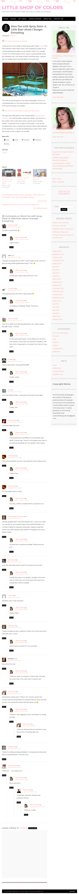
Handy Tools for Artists (61, 223)
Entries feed (57, 368)
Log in (55, 365)
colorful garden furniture (10, 195)
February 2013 (58, 282)
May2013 (6, 28)
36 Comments (42, 201)
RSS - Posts (57, 179)
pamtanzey (11, 455)
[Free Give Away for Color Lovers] (24, 173)
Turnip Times (11, 691)
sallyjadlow (11, 625)
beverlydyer (11, 560)
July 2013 (56, 267)
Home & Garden (35, 19)
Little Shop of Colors (32, 7)
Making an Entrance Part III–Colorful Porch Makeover (21, 205)
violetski (10, 359)
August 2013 (57, 263)
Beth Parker (11, 318)
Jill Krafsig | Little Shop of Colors (63, 57)
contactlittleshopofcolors (63, 133)
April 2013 (56, 276)
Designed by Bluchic (72, 891)
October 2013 (57, 257)
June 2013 (56, 270)
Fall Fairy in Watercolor (60, 232)
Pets (54, 339)
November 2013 (58, 254)
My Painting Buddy (39, 208)
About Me (47, 19)
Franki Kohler (26, 790)
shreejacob (11, 225)
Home (6, 19)
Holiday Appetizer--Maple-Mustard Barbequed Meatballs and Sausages (63, 165)
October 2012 (57, 295)
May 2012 (56, 310)
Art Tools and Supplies (60, 333)
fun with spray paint (25, 195)
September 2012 (58, 298)
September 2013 (58, 260)
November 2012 (58, 291)
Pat (9, 389)
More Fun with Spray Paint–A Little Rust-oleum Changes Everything (28, 29)
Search (64, 209)
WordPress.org (58, 374)
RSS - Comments (58, 182)
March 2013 (57, 279)
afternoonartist (19, 237)
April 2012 (56, 313)
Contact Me (58, 19)
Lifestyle (56, 336)
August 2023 (57, 251)
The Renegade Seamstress (16, 516)
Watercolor (56, 351)
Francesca (11, 288)
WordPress (39, 891)
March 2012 (57, 316)
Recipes (55, 345)
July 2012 (56, 304)
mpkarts (10, 595)
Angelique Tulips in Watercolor (63, 229)
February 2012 (58, 319)
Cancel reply (33, 828)
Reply (4, 235)
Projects (13, 36)
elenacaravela (12, 420)
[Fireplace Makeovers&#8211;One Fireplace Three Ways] (9, 173)
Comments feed (58, 371)
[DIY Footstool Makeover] (40, 173)
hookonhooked (12, 765)
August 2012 (57, 301)
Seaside (42, 46)
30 (6, 26)
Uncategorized (58, 348)
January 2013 (57, 285)
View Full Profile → (59, 97)
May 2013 (56, 273)
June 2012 (56, 307)
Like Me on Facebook (64, 192)
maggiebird (11, 746)
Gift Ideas (22, 19)
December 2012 (58, 288)
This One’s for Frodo (59, 226)
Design (13, 19)
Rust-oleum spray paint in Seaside (22, 197)
